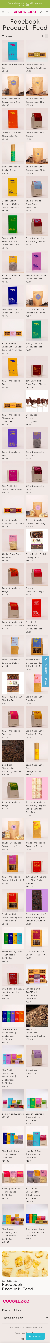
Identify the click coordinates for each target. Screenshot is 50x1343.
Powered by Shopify (34, 1327)
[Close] (46, 659)
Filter (9, 35)
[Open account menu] (41, 12)
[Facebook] (22, 1338)
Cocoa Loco (19, 1327)
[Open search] (8, 12)
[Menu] (3, 12)
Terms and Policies (25, 1333)
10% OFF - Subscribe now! (45, 673)
